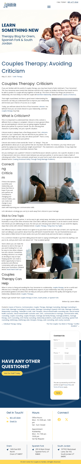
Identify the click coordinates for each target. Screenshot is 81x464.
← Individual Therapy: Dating (11, 324)
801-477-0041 (73, 2)
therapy (39, 320)
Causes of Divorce (15, 307)
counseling (5, 316)
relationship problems (44, 318)
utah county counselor (62, 320)
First (55, 348)
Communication (27, 307)
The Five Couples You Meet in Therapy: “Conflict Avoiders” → (63, 325)
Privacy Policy (67, 385)
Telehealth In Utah (25, 311)
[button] (59, 419)
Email (66, 353)
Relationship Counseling (10, 311)
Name (56, 340)
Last (67, 348)
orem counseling (13, 318)
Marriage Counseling (53, 307)
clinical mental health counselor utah (26, 313)
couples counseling (16, 316)
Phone (57, 353)
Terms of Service (59, 387)
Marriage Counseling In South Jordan (22, 309)
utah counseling (48, 320)
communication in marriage (53, 313)
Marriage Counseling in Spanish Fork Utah (50, 309)
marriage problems (62, 316)
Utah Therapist (37, 311)
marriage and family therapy (45, 316)
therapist (33, 320)
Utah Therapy (17, 77)
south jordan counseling (60, 318)
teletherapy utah (24, 320)
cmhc (41, 313)
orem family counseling (28, 318)
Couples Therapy (39, 307)
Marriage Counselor (72, 309)
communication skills (71, 313)
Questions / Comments (62, 363)
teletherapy (14, 320)
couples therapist (29, 316)
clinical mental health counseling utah (56, 311)
